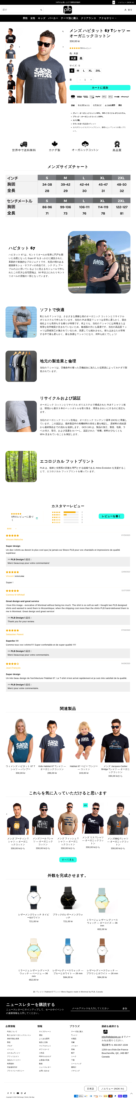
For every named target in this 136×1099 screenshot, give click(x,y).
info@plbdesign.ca (111, 1037)
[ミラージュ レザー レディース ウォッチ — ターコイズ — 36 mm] (102, 900)
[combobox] (19, 9)
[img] (12, 535)
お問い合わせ (44, 1071)
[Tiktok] (25, 1093)
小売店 (41, 1053)
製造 (9, 1042)
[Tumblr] (14, 1093)
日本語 (90, 1088)
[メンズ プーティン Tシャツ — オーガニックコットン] (18, 818)
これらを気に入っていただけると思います (68, 793)
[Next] (63, 47)
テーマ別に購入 (69, 18)
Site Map (31, 1097)
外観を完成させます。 (68, 875)
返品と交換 (43, 1042)
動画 (40, 1064)
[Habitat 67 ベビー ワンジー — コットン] (84, 740)
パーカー (53, 18)
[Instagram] (21, 1093)
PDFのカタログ (45, 1056)
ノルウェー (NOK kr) (126, 2)
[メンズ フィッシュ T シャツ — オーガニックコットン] (68, 818)
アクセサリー (106, 18)
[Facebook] (7, 1093)
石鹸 (73, 1042)
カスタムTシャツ (13, 1053)
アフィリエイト (13, 1056)
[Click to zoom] (63, 31)
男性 (25, 18)
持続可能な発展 (13, 1039)
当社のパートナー (14, 1060)
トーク (73, 1056)
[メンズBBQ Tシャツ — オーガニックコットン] (118, 818)
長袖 (73, 1049)
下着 (73, 1060)
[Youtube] (17, 1093)
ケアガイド (97, 105)
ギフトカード (44, 1049)
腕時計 (73, 1067)
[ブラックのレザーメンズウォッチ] (68, 898)
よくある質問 (110, 105)
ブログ (9, 1046)
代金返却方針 (12, 1067)
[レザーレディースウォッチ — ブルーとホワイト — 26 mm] (68, 951)
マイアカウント (45, 1046)
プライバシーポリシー (15, 1071)
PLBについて (12, 1031)
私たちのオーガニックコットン (19, 1035)
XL (90, 70)
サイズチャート (84, 105)
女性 (32, 18)
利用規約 (10, 1064)
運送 (120, 105)
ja (113, 2)
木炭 (73, 58)
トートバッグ (76, 1064)
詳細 (73, 105)
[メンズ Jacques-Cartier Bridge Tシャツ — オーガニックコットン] (115, 740)
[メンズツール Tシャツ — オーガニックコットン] (43, 818)
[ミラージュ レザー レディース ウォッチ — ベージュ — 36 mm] (34, 951)
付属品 (73, 1039)
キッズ (42, 18)
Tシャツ (40, 992)
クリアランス (88, 18)
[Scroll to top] (131, 1093)
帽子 (73, 1053)
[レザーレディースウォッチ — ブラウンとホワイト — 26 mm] (102, 951)
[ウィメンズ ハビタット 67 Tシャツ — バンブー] (20, 740)
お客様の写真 (44, 1060)
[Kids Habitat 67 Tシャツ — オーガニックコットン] (52, 740)
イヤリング (75, 1071)
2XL (98, 70)
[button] (75, 48)
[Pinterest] (11, 1093)
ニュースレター (45, 1067)
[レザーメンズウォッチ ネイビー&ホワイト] (34, 898)
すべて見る (68, 859)
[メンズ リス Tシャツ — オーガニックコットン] (93, 818)
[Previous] (19, 47)
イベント (10, 1049)
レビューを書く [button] (111, 516)
